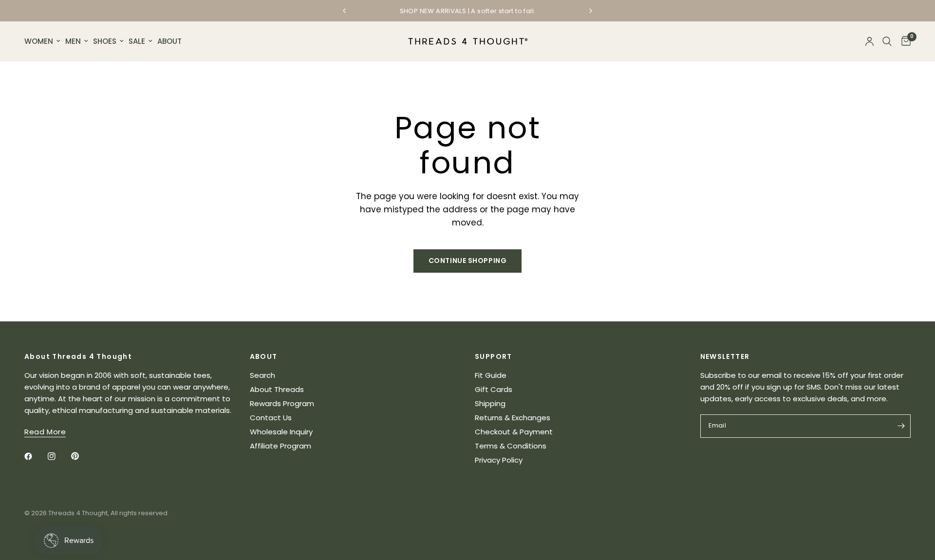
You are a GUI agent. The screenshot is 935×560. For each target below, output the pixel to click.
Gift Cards (493, 389)
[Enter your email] (901, 426)
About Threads (277, 389)
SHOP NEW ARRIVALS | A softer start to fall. (468, 11)
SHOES (104, 41)
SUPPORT (493, 356)
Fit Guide (490, 375)
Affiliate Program (280, 446)
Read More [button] (45, 432)
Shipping (490, 403)
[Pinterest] (82, 456)
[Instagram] (58, 456)
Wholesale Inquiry (281, 432)
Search (262, 375)
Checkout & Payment (514, 432)
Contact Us (271, 417)
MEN (73, 41)
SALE (137, 41)
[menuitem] (43, 41)
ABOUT (169, 41)
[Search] (887, 41)
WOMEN (38, 41)
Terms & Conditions (510, 446)
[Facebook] (35, 456)
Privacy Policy (499, 460)
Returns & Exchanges (512, 417)
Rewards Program (282, 403)
